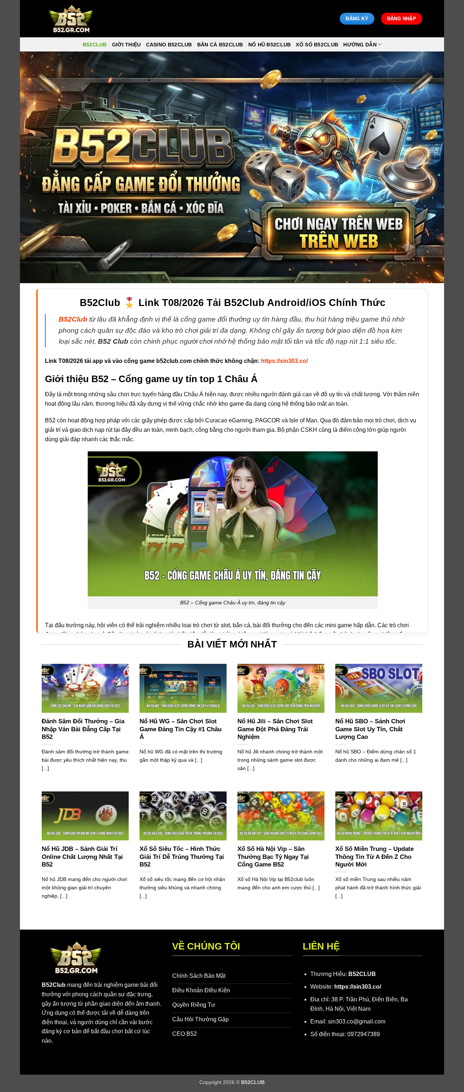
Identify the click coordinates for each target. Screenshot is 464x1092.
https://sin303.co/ (357, 987)
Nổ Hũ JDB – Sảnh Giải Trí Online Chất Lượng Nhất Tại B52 (82, 856)
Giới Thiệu (126, 44)
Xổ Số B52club (317, 44)
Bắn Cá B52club (220, 44)
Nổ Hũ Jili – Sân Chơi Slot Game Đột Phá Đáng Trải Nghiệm (275, 729)
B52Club (54, 985)
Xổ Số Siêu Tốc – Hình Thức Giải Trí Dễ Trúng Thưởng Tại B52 (182, 856)
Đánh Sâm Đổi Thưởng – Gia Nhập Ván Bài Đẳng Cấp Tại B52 (83, 729)
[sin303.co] (71, 18)
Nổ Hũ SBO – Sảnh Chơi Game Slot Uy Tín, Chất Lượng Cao (370, 729)
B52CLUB (362, 974)
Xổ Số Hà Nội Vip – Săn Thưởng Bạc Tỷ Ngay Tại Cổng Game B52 (273, 856)
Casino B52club (169, 44)
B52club (95, 44)
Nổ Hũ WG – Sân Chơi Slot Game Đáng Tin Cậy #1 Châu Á (180, 729)
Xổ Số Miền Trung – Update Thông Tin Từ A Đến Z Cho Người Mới (374, 856)
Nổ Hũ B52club (269, 44)
